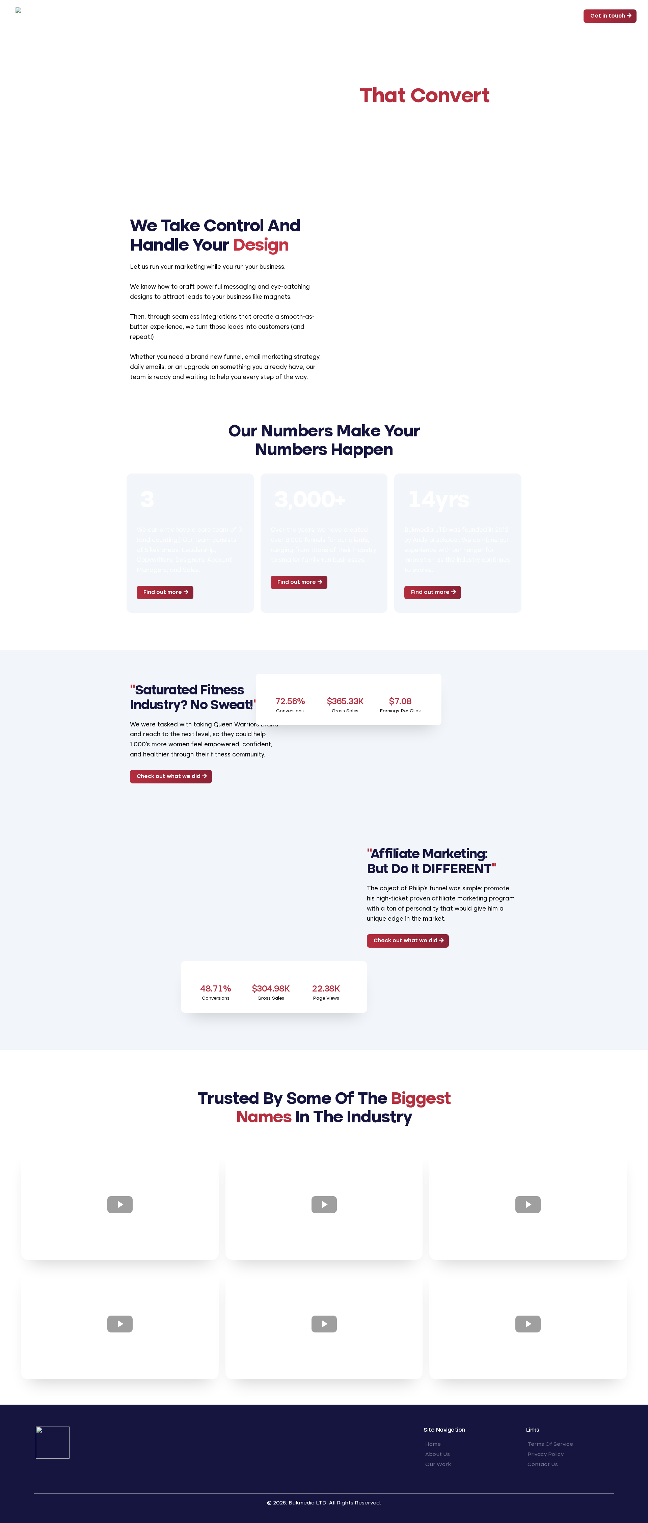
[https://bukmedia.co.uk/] (25, 15)
